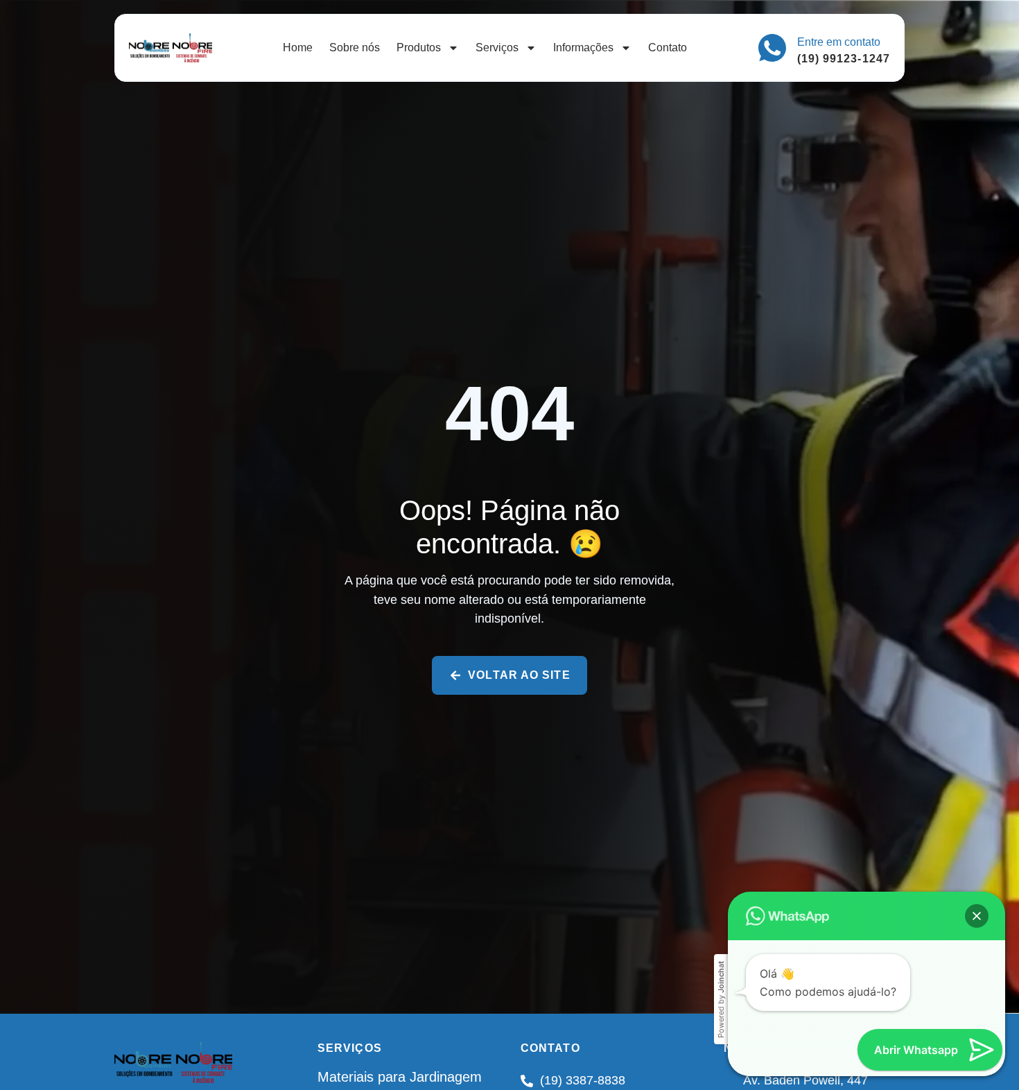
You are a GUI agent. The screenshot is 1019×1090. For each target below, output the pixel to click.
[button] (976, 916)
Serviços (497, 47)
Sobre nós (354, 47)
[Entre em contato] (772, 48)
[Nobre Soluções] (170, 48)
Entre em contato (838, 42)
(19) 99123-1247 (844, 58)
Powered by (721, 999)
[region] (509, 1057)
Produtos (419, 47)
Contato (667, 47)
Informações (583, 47)
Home (298, 47)
